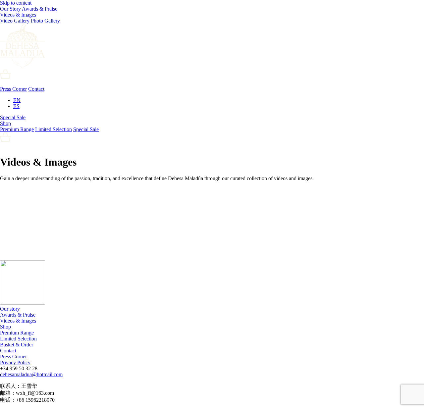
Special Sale (13, 117)
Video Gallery (14, 21)
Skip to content (15, 3)
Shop (5, 123)
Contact (36, 89)
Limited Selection (53, 129)
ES (16, 106)
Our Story (10, 9)
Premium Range (17, 129)
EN (17, 100)
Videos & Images (18, 15)
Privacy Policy (15, 362)
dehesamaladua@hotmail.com (31, 374)
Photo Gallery (45, 21)
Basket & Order (16, 344)
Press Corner (13, 89)
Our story (10, 309)
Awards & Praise (39, 9)
